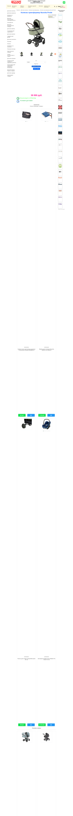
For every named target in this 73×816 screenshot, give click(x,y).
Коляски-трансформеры (34, 10)
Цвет (36, 60)
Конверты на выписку (10, 46)
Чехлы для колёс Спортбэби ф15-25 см (26, 659)
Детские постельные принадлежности (11, 19)
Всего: (61, 7)
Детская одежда (11, 73)
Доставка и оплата (14, 6)
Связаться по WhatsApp (47, 6)
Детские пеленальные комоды (10, 25)
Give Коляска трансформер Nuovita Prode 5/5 (52, 16)
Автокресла (10, 22)
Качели (9, 43)
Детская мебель (11, 28)
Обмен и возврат (22, 6)
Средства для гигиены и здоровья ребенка (11, 61)
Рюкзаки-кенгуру (11, 49)
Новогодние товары (10, 76)
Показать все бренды (61, 209)
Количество (36, 63)
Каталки (9, 41)
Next (55, 54)
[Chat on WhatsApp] (64, 3)
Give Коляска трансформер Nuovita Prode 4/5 (51, 16)
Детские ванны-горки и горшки (11, 70)
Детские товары (16, 2)
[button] (25, 121)
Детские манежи (11, 34)
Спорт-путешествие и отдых (10, 55)
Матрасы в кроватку (9, 16)
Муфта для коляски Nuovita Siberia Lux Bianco (46, 350)
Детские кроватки (11, 13)
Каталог (18, 10)
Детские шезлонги (11, 39)
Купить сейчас (36, 68)
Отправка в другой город (32, 6)
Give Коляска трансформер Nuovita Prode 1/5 (48, 16)
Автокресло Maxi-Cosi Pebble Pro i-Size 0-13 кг (46, 659)
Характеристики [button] (36, 104)
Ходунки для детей (10, 37)
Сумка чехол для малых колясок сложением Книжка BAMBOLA (26, 350)
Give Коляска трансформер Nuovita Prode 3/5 (50, 16)
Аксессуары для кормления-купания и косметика (11, 66)
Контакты (41, 6)
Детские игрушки (11, 58)
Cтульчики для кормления (10, 31)
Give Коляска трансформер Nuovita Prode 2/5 (49, 16)
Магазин (9, 6)
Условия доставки (26, 100)
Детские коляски (11, 10)
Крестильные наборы (10, 52)
